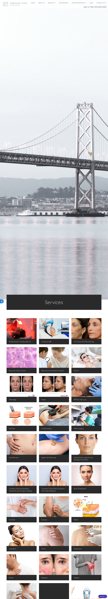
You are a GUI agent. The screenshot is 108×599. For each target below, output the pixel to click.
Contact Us (101, 2)
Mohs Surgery (79, 428)
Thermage (12, 400)
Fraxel (43, 400)
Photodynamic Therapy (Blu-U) (20, 342)
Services (51, 2)
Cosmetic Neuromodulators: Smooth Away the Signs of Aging (20, 490)
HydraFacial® (46, 342)
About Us (41, 2)
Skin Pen (12, 428)
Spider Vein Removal (48, 457)
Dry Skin (12, 520)
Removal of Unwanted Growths (52, 371)
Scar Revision (14, 457)
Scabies (76, 578)
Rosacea (44, 578)
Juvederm (12, 549)
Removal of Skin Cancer (17, 371)
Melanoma (77, 549)
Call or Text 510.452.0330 (94, 7)
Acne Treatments (80, 489)
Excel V (76, 371)
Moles (11, 578)
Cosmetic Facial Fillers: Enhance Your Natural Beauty (53, 490)
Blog (91, 2)
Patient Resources (78, 2)
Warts (76, 520)
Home (33, 2)
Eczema (44, 520)
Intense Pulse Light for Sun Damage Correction (83, 458)
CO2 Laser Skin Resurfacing (84, 342)
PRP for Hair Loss (80, 400)
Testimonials (63, 2)
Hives (43, 549)
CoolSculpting (46, 428)
